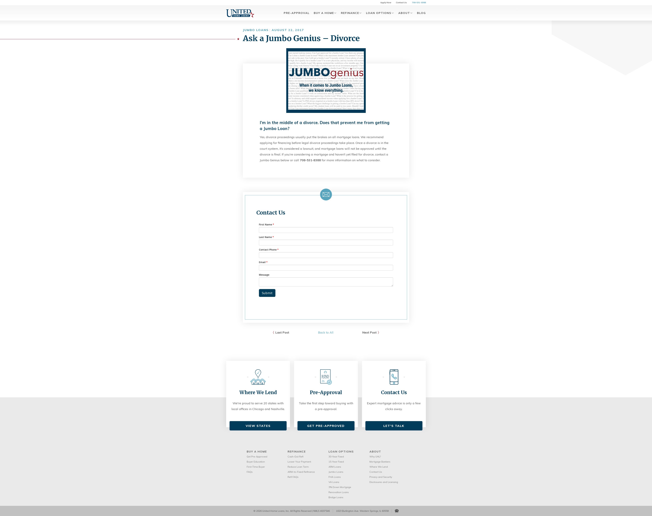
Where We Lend (378, 466)
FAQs (250, 471)
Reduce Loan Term (298, 466)
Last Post (282, 332)
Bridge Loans (336, 497)
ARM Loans (335, 466)
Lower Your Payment (299, 461)
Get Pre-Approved (326, 426)
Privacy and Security (380, 476)
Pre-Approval (297, 13)
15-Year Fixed (336, 461)
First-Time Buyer (256, 466)
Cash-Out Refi (295, 456)
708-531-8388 (419, 2)
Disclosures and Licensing (383, 482)
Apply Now (385, 2)
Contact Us (401, 2)
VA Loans (334, 482)
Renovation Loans (339, 492)
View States (258, 426)
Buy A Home (324, 13)
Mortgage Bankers (379, 461)
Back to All (325, 332)
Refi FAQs (293, 476)
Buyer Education (256, 461)
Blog (421, 13)
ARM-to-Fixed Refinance (301, 471)
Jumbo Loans (336, 471)
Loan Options (379, 13)
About (404, 13)
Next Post (369, 332)
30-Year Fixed (336, 456)
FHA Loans (335, 476)
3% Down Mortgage (340, 487)
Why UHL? (375, 456)
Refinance (350, 13)
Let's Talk (393, 426)
